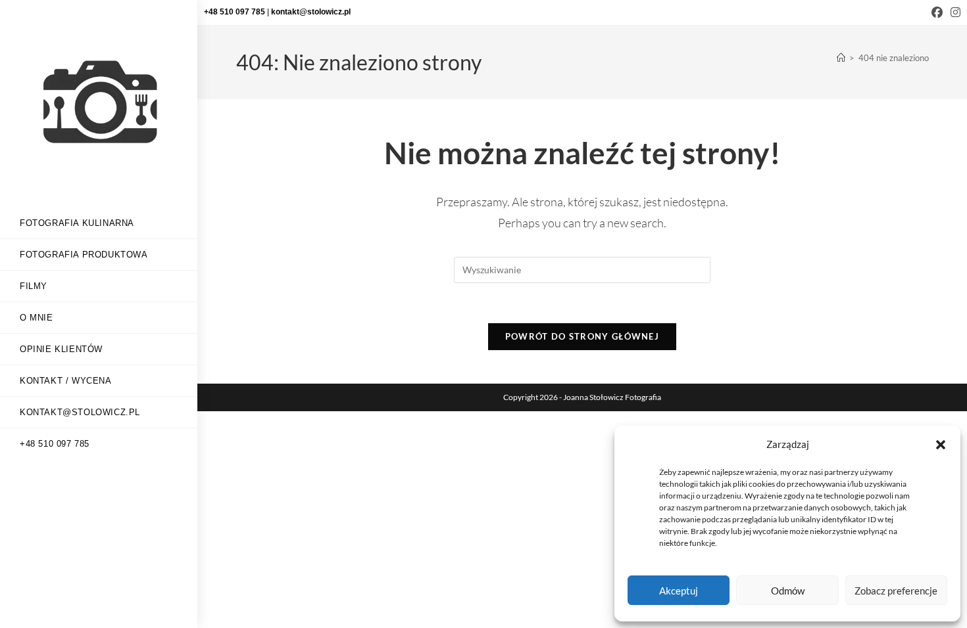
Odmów (788, 590)
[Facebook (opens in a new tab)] (937, 12)
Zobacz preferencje (896, 590)
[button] (940, 444)
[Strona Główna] (841, 58)
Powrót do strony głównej (582, 336)
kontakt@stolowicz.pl (311, 11)
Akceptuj (678, 590)
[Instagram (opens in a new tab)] (953, 12)
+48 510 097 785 (235, 11)
